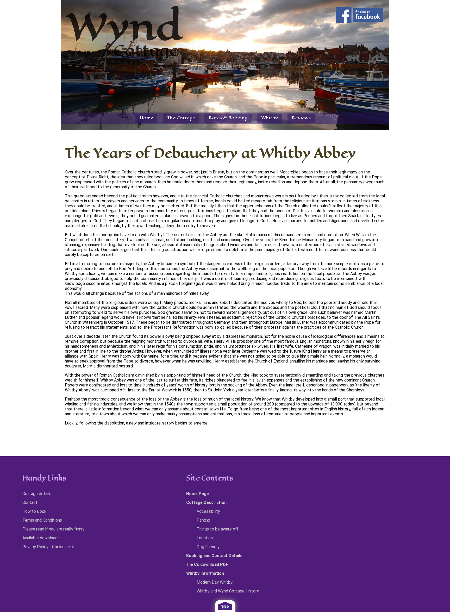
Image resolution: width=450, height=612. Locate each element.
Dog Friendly (208, 546)
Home (146, 117)
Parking (203, 520)
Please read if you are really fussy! (54, 529)
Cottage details (36, 493)
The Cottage (181, 117)
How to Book (34, 511)
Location (205, 537)
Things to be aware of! (217, 529)
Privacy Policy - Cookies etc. (48, 546)
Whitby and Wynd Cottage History (228, 591)
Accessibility (208, 511)
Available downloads (41, 537)
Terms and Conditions (42, 520)
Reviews (301, 117)
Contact (30, 502)
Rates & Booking (228, 117)
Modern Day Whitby (215, 582)
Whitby (269, 117)
